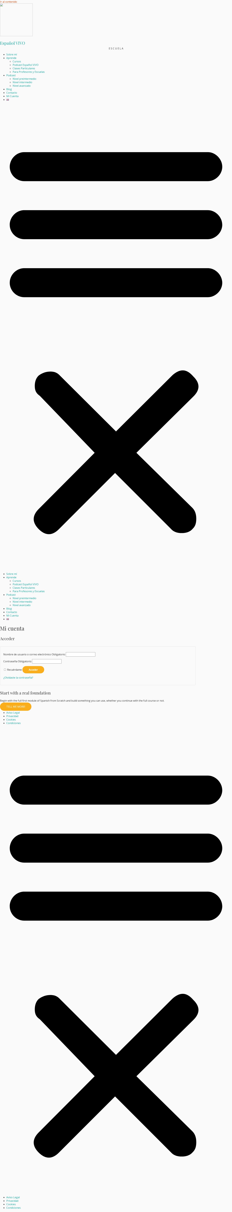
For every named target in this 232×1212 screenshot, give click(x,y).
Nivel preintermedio (24, 79)
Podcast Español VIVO (26, 65)
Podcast (11, 75)
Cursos (17, 61)
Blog (9, 89)
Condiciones (13, 723)
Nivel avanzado (22, 85)
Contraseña (17, 661)
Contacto (11, 92)
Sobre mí (11, 54)
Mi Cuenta (12, 96)
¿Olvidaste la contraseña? (18, 677)
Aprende (11, 58)
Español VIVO (12, 43)
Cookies (11, 719)
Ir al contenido (8, 1)
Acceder (33, 669)
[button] (116, 337)
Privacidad (12, 716)
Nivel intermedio (22, 82)
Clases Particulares (24, 68)
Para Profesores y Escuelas (29, 72)
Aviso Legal (13, 712)
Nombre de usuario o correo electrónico (34, 654)
